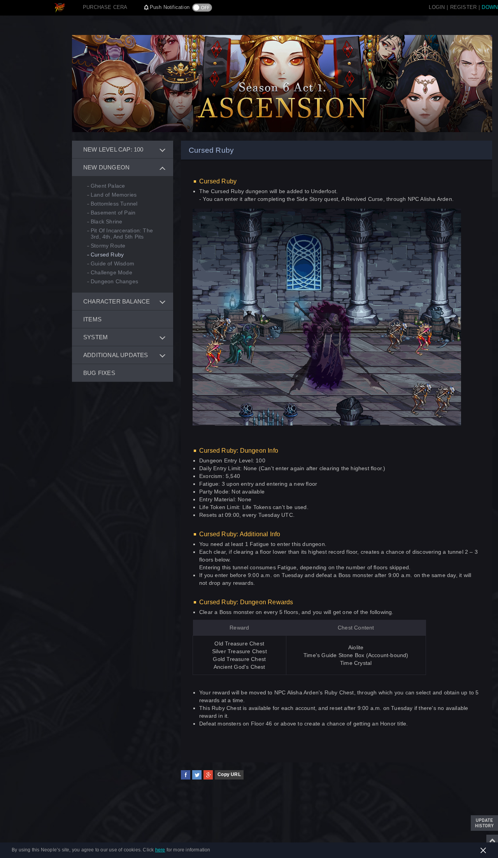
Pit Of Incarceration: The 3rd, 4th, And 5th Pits (122, 233)
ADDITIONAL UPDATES (115, 355)
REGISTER (463, 7)
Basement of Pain (113, 212)
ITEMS (92, 319)
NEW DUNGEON (106, 167)
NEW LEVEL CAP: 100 (113, 149)
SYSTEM (95, 337)
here (160, 850)
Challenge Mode (111, 272)
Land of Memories (114, 195)
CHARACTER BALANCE (116, 301)
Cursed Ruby (107, 254)
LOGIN (437, 7)
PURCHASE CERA (105, 7)
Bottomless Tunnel (114, 204)
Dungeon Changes (114, 281)
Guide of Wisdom (112, 263)
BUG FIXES (99, 373)
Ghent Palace (108, 186)
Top (492, 840)
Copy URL (229, 774)
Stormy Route (108, 245)
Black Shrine (106, 221)
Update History (484, 823)
